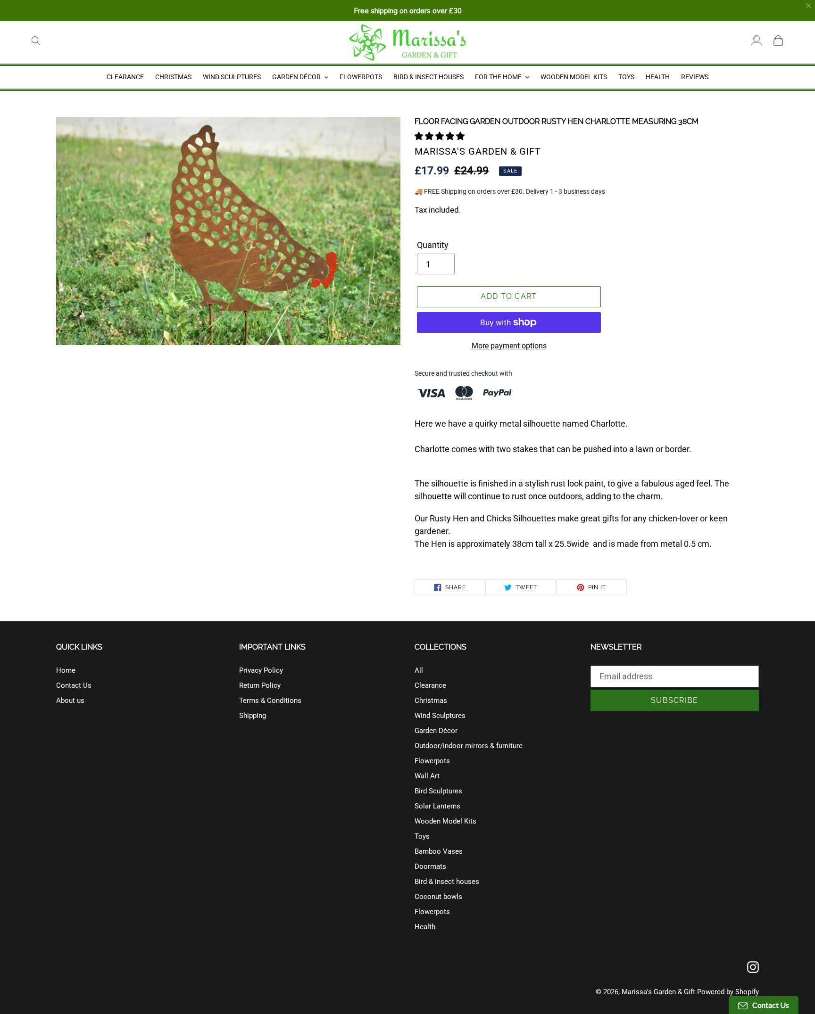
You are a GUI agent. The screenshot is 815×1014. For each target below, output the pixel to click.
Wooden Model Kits (445, 821)
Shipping (252, 715)
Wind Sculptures (440, 715)
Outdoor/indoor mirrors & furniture (469, 746)
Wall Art (427, 776)
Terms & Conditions (270, 700)
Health (425, 927)
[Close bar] (809, 6)
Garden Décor (436, 730)
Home (65, 670)
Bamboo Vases (439, 851)
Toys (422, 836)
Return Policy (260, 685)
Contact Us (73, 685)
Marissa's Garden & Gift (658, 992)
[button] (440, 136)
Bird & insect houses (447, 881)
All (419, 670)
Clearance (430, 685)
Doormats (430, 866)
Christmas (431, 700)
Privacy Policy (261, 670)
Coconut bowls (438, 896)
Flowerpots (432, 761)
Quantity (433, 245)
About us (70, 700)
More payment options (509, 345)
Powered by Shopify (728, 992)
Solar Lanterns (437, 806)
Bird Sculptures (438, 791)
